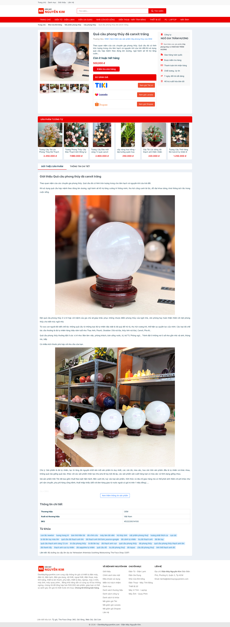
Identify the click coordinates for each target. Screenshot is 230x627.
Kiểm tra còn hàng (106, 69)
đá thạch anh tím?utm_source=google (102, 539)
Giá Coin (97, 619)
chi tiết (80, 166)
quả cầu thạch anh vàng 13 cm (54, 543)
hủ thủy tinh (122, 535)
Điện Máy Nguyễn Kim (131, 624)
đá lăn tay (159, 539)
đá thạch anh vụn (109, 543)
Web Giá (89, 619)
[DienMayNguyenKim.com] (51, 11)
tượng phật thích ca (159, 535)
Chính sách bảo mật (111, 575)
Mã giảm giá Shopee (112, 608)
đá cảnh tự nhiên (128, 539)
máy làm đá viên (107, 535)
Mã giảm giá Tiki (110, 601)
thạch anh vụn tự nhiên (64, 547)
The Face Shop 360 (67, 619)
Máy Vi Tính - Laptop (138, 590)
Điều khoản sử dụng (111, 579)
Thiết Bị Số (155, 19)
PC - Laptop (170, 19)
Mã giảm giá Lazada (111, 605)
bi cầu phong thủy (78, 543)
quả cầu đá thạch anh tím (72, 539)
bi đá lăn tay (93, 543)
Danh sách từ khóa (111, 597)
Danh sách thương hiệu (113, 590)
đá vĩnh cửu (92, 535)
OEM (107, 39)
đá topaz (131, 547)
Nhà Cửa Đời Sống (105, 19)
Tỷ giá (54, 619)
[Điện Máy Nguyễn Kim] (51, 568)
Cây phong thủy (90, 25)
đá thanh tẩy (46, 547)
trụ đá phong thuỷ (117, 547)
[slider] (44, 88)
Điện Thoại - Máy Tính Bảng (132, 19)
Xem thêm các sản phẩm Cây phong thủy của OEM (131, 39)
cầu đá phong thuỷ (145, 547)
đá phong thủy (145, 543)
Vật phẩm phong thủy (73, 25)
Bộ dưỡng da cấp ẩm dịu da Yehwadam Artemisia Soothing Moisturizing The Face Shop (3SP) (88, 552)
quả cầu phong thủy (128, 543)
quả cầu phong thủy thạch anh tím (169, 543)
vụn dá (173, 535)
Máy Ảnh (184, 19)
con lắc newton (47, 535)
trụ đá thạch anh (145, 539)
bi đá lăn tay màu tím (50, 539)
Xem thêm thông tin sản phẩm (115, 495)
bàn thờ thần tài (78, 535)
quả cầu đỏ (102, 547)
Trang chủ (42, 2)
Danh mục (52, 2)
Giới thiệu (62, 2)
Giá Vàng (81, 619)
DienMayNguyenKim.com (109, 624)
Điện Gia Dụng (85, 19)
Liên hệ (71, 2)
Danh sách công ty (111, 594)
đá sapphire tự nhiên (86, 547)
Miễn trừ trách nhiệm (112, 582)
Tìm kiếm (158, 11)
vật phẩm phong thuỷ (139, 535)
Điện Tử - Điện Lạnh (64, 19)
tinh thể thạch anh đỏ (165, 547)
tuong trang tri (62, 535)
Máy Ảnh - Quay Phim (138, 594)
